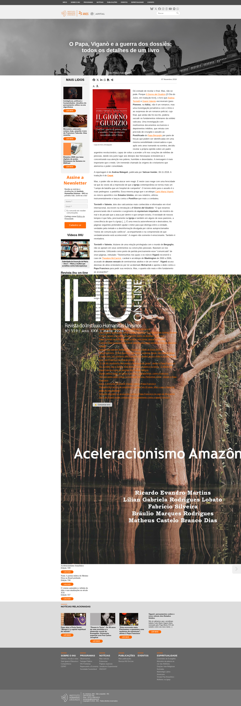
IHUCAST (102, 669)
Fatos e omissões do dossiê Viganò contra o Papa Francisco (127, 384)
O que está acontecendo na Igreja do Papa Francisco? (124, 329)
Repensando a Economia (89, 666)
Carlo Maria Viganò (164, 191)
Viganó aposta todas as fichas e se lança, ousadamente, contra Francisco (133, 373)
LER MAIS (69, 111)
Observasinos (85, 659)
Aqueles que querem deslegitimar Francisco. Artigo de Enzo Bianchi (131, 349)
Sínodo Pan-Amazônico (165, 677)
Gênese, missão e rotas (69, 659)
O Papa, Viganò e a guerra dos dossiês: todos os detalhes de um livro (132, 336)
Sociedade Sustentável (88, 669)
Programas (88, 2)
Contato (150, 2)
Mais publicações (124, 659)
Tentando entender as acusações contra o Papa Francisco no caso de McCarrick (137, 394)
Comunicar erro (102, 405)
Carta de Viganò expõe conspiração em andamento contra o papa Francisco (134, 397)
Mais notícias (104, 659)
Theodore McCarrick (111, 258)
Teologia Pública (86, 661)
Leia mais (67, 572)
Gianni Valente (149, 101)
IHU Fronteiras (85, 664)
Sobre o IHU (75, 2)
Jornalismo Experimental (108, 666)
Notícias (100, 2)
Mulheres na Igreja (163, 679)
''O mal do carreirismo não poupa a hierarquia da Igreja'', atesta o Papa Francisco (137, 363)
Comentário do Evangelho (166, 659)
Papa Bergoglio (155, 135)
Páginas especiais (106, 664)
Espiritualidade (137, 2)
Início (65, 2)
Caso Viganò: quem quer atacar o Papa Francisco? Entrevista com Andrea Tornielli (137, 332)
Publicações (112, 2)
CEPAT (63, 666)
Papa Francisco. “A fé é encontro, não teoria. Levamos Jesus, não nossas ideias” (137, 353)
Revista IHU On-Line (125, 661)
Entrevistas (103, 661)
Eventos (124, 2)
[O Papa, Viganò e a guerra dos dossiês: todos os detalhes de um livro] (112, 80)
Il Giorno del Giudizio (156, 94)
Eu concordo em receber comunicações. (76, 212)
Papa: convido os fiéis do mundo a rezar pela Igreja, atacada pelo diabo (132, 339)
